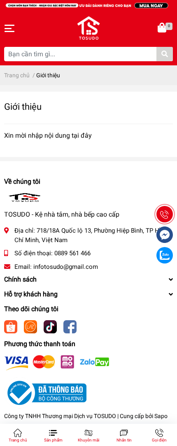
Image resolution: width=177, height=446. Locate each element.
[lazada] (30, 326)
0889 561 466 (72, 253)
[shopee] (10, 326)
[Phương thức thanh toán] (56, 362)
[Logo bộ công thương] (45, 392)
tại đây (82, 135)
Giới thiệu (23, 106)
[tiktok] (50, 326)
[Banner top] (88, 5)
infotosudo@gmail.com (65, 266)
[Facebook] (70, 326)
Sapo (161, 416)
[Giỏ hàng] (163, 28)
